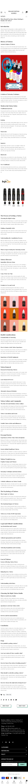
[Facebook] (1, 699)
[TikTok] (9, 742)
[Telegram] (11, 699)
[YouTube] (13, 742)
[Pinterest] (6, 699)
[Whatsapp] (16, 699)
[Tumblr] (8, 699)
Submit (22, 764)
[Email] (13, 699)
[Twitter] (3, 699)
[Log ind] (22, 12)
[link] (7, 782)
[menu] (1, 12)
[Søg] (5, 12)
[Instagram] (6, 742)
